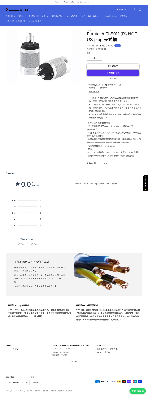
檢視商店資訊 (94, 91)
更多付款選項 (113, 78)
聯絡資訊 (69, 391)
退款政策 (37, 391)
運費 (105, 49)
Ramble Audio (15, 391)
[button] (10, 16)
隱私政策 (45, 391)
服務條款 (53, 391)
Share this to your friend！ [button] (99, 163)
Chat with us (137, 391)
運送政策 (61, 391)
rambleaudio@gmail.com (15, 349)
